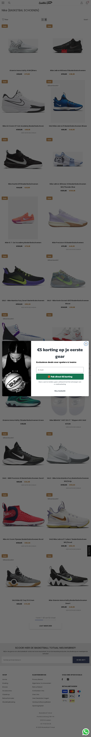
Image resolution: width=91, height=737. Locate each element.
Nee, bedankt (59, 390)
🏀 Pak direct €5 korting (60, 376)
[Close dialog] (86, 344)
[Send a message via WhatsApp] (86, 732)
